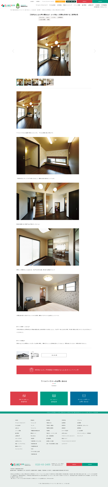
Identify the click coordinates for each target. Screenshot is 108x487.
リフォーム (60, 1)
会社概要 (79, 422)
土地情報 (97, 5)
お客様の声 (90, 5)
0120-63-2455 (42, 464)
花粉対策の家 (34, 454)
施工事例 (84, 5)
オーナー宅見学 (65, 430)
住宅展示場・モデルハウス (100, 7)
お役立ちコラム (18, 441)
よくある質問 (80, 430)
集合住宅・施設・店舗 (71, 1)
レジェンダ (33, 422)
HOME (16, 420)
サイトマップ (80, 435)
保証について (64, 438)
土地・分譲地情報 (50, 435)
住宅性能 (59, 5)
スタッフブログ (18, 438)
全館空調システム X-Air (36, 441)
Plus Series (33, 435)
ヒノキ (32, 425)
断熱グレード (33, 433)
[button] (13, 51)
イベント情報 (77, 5)
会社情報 (32, 1)
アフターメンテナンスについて (68, 435)
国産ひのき (49, 422)
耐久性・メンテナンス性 (52, 433)
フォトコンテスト (18, 448)
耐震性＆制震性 (50, 428)
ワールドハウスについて (42, 5)
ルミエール (33, 428)
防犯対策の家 (34, 443)
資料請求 (100, 1)
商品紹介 (32, 420)
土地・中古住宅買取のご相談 (52, 443)
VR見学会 (64, 420)
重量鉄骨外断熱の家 (35, 430)
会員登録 (63, 422)
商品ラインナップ (67, 5)
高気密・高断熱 (50, 425)
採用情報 (38, 1)
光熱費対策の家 (34, 446)
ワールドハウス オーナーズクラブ (48, 1)
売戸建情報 (104, 5)
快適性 (48, 430)
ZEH (32, 448)
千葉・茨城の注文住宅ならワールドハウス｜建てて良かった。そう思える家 (54, 483)
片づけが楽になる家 (35, 451)
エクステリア (64, 443)
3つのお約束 (52, 5)
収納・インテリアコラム (20, 443)
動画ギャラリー (18, 446)
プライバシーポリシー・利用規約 (84, 433)
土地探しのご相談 (50, 441)
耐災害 (32, 438)
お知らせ (17, 428)
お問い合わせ (64, 433)
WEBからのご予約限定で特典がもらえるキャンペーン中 (57, 370)
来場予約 (84, 1)
